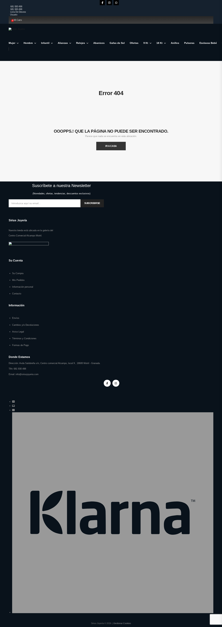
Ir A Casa (111, 146)
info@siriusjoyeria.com (27, 374)
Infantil (45, 43)
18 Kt (159, 43)
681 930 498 (16, 6)
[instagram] (109, 2)
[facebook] (102, 2)
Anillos (175, 43)
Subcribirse (92, 203)
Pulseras (189, 43)
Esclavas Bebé (208, 43)
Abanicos (99, 43)
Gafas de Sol (117, 43)
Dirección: (14, 363)
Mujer (12, 43)
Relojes (80, 43)
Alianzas (63, 43)
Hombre (28, 43)
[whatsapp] (116, 2)
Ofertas (134, 43)
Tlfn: (11, 368)
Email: (12, 374)
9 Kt (145, 43)
